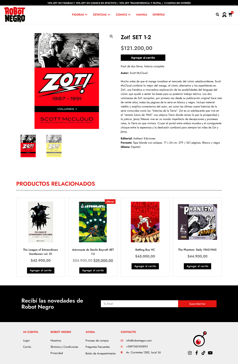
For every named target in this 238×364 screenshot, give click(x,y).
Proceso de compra (97, 340)
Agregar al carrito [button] (41, 270)
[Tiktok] (203, 353)
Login (26, 340)
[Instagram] (190, 353)
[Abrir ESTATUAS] (109, 15)
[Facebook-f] (196, 353)
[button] (111, 36)
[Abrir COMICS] (129, 15)
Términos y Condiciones (64, 347)
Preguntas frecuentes (98, 347)
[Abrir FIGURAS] (86, 15)
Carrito (27, 347)
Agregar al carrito (143, 57)
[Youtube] (210, 353)
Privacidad (57, 353)
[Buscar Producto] (217, 14)
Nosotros (56, 340)
